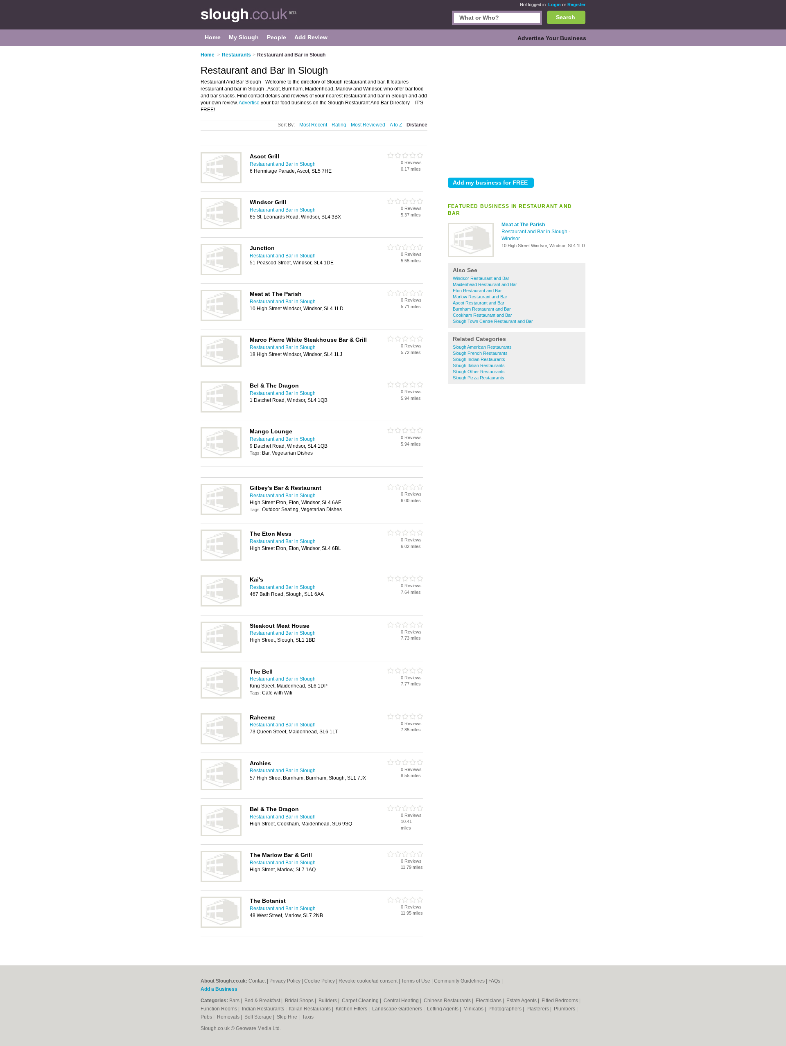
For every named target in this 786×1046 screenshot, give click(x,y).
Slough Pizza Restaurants (478, 377)
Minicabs (474, 1009)
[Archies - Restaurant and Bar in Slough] (221, 788)
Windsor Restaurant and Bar (481, 278)
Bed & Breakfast (262, 1000)
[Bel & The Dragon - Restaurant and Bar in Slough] (221, 411)
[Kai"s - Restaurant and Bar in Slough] (221, 605)
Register (576, 4)
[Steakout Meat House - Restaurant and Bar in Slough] (221, 651)
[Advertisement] (516, 110)
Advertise (249, 103)
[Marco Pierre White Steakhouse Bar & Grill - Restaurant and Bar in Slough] (221, 365)
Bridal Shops (300, 1000)
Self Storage (258, 1017)
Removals (229, 1017)
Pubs (207, 1017)
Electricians (489, 1000)
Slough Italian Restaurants (479, 365)
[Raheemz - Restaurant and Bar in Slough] (221, 743)
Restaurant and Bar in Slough (535, 231)
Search (565, 17)
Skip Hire (287, 1017)
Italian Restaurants (310, 1009)
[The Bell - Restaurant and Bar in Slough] (221, 697)
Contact (257, 981)
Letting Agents (443, 1009)
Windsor (510, 238)
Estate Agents (522, 1000)
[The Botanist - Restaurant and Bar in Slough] (221, 926)
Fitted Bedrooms (560, 1000)
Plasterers (538, 1009)
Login (554, 4)
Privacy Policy (284, 981)
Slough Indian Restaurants (479, 359)
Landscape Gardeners (397, 1009)
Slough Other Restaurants (479, 371)
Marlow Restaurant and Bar (480, 296)
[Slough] (249, 18)
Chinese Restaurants (448, 1000)
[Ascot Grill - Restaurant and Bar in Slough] (221, 182)
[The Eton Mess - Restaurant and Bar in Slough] (221, 559)
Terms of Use (415, 981)
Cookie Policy (319, 981)
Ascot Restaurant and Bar (478, 302)
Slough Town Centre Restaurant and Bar (493, 321)
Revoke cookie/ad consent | (370, 981)
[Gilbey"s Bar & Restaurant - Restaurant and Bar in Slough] (221, 513)
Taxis (308, 1017)
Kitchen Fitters (352, 1009)
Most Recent (313, 125)
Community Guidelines (459, 981)
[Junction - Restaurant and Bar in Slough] (221, 273)
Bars (235, 1000)
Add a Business (219, 989)
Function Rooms (219, 1009)
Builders (328, 1000)
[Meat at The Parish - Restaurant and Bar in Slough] (471, 255)
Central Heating (402, 1000)
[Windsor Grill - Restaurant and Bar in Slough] (221, 227)
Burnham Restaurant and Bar (482, 309)
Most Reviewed (368, 125)
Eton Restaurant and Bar (477, 290)
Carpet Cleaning (361, 1000)
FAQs (494, 981)
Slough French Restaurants (480, 353)
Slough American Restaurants (482, 347)
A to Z (396, 125)
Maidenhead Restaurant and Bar (485, 284)
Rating (339, 125)
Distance (417, 125)
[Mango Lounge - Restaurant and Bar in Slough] (221, 457)
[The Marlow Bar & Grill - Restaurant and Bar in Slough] (221, 880)
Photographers (505, 1009)
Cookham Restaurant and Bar (482, 315)
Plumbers (565, 1009)
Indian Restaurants (263, 1009)
